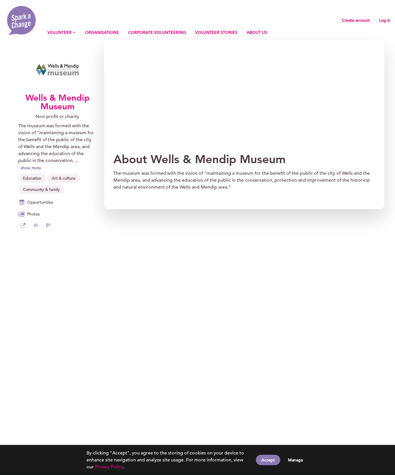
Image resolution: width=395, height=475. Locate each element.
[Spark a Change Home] (21, 20)
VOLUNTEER (59, 32)
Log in (384, 20)
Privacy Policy (109, 467)
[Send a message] (36, 225)
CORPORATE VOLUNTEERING (157, 32)
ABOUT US (257, 32)
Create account (356, 20)
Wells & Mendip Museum (57, 102)
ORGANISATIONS (102, 32)
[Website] (23, 225)
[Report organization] (48, 225)
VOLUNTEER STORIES (216, 32)
